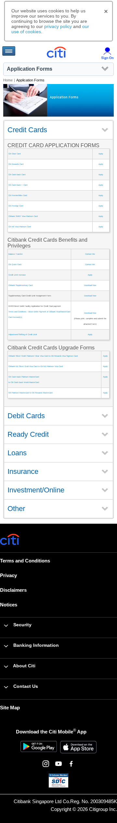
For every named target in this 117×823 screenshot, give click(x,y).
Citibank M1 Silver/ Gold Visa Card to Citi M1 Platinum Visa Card (35, 366)
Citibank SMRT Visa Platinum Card (23, 216)
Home (8, 80)
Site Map (10, 707)
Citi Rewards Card (15, 164)
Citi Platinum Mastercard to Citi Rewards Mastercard (30, 393)
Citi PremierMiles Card (17, 195)
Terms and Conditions (25, 560)
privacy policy (58, 26)
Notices (8, 604)
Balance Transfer (15, 254)
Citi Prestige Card (15, 206)
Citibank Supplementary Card (20, 285)
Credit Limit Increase (17, 275)
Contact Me (90, 254)
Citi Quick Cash (14, 264)
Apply (100, 154)
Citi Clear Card (14, 154)
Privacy (8, 575)
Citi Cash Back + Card (17, 185)
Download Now (90, 285)
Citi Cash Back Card (16, 175)
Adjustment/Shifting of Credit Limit (22, 334)
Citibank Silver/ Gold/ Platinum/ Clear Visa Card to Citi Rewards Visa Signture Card (43, 356)
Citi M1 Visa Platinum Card (19, 227)
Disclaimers (13, 590)
